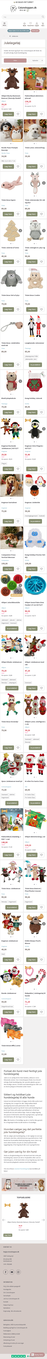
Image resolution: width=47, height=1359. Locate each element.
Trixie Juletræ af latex (10, 248)
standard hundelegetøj (21, 1169)
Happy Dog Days (8, 1305)
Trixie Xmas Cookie (32, 295)
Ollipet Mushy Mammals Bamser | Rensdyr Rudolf (11, 97)
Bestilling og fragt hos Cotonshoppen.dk (15, 1328)
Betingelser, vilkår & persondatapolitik (14, 1325)
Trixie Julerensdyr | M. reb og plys (35, 201)
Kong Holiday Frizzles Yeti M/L (35, 556)
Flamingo (28, 348)
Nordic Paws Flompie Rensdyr (9, 149)
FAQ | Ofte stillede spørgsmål (11, 1286)
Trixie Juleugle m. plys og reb (35, 249)
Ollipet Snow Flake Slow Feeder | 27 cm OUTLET (34, 603)
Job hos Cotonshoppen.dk (11, 1299)
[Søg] (43, 17)
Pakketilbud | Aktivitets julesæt (34, 97)
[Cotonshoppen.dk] (23, 8)
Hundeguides (7, 1289)
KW (26, 787)
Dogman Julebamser (9, 941)
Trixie (26, 153)
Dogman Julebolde (32, 502)
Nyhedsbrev (6, 1308)
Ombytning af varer (9, 1340)
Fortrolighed (7, 1331)
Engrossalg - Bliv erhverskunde (12, 1311)
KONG (27, 404)
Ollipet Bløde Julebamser (11, 662)
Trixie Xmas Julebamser (10, 888)
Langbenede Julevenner (34, 343)
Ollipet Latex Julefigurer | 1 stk (35, 723)
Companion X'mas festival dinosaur (8, 556)
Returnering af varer (9, 1337)
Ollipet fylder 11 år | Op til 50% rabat (19, 30)
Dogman (4, 451)
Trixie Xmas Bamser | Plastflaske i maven (33, 889)
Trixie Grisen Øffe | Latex (10, 1045)
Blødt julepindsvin (8, 398)
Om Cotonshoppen (9, 1292)
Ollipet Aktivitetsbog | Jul (35, 837)
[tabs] (43, 24)
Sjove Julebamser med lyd (11, 781)
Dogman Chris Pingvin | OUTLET (34, 447)
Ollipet (3, 101)
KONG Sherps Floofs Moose (33, 942)
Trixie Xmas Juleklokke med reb (10, 344)
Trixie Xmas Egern (8, 200)
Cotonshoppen (6, 787)
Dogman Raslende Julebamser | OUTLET (9, 447)
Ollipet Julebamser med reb (34, 663)
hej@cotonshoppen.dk (11, 1252)
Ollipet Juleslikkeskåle (10, 602)
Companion (5, 560)
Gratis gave (35, 30)
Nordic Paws (5, 153)
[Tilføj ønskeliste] (18, 114)
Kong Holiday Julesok (33, 398)
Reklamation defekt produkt (11, 1334)
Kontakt (5, 1302)
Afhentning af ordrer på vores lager (13, 1343)
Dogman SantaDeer (9, 502)
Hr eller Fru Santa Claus (34, 781)
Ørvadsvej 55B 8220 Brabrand (7, 1260)
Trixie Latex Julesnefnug (35, 148)
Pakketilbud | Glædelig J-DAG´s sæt (11, 838)
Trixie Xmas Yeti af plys (10, 295)
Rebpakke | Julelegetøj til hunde (35, 994)
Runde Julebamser (8, 993)
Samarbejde (6, 1296)
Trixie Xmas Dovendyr (9, 722)
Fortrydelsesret (7, 1346)
